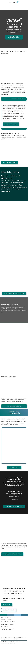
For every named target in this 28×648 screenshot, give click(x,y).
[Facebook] (1, 635)
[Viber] (7, 635)
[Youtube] (13, 635)
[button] (2, 445)
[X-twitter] (10, 635)
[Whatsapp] (4, 635)
